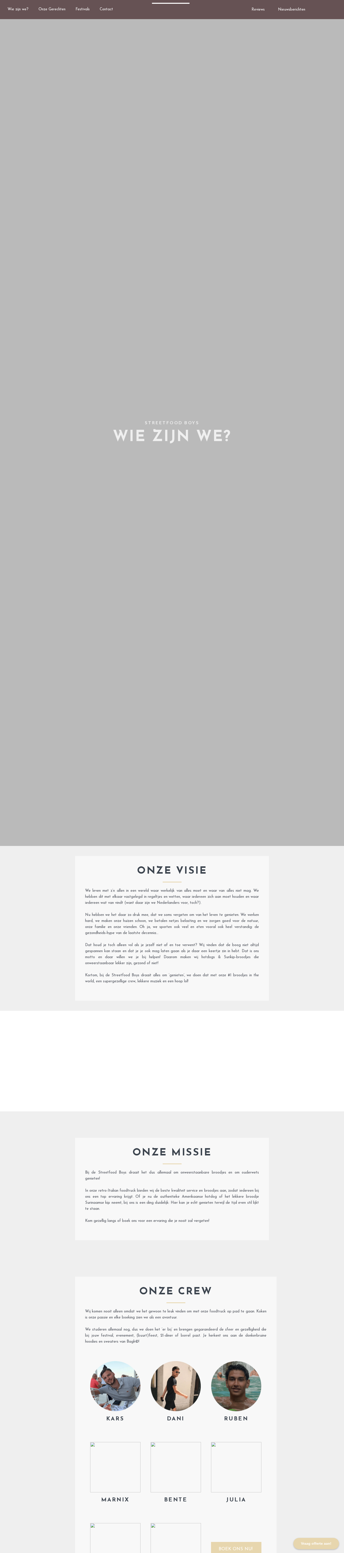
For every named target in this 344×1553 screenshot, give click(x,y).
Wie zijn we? (18, 9)
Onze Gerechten (52, 9)
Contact (106, 9)
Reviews (258, 10)
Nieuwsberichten (291, 10)
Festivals (83, 9)
